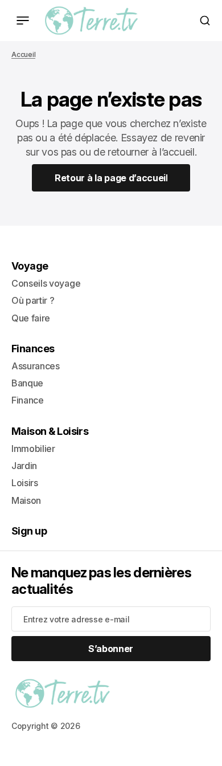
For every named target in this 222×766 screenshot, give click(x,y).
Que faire (30, 318)
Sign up (29, 531)
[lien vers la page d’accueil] (91, 20)
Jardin (24, 465)
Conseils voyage (45, 283)
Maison (26, 500)
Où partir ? (32, 300)
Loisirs (24, 482)
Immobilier (33, 448)
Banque (27, 383)
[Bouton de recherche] (205, 20)
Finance (27, 400)
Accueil (23, 54)
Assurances (35, 366)
